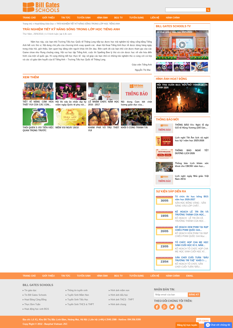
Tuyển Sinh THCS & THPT (80, 304)
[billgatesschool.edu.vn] (41, 7)
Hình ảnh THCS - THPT (122, 299)
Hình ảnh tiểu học (119, 295)
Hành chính (173, 17)
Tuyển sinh (83, 17)
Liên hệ (154, 17)
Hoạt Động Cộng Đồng (35, 299)
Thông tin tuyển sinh (77, 290)
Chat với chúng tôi (220, 325)
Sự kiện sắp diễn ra (171, 191)
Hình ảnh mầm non (120, 290)
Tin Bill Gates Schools (35, 295)
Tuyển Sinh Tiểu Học (77, 299)
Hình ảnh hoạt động (171, 78)
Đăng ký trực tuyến (187, 325)
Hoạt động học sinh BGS (36, 309)
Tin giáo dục (30, 290)
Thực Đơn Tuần (32, 304)
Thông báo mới (167, 119)
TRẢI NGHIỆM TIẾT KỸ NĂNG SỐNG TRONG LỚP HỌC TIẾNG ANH (88, 24)
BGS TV (118, 17)
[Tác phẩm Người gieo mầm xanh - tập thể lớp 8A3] (199, 66)
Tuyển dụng (136, 17)
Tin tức (65, 17)
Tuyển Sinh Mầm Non (78, 295)
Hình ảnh (102, 17)
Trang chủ (29, 17)
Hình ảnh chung (118, 304)
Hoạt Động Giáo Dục (44, 24)
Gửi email (203, 320)
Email (189, 276)
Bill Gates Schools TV (173, 26)
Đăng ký (194, 294)
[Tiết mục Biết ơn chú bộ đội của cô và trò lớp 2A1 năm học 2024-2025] (182, 66)
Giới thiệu (48, 17)
